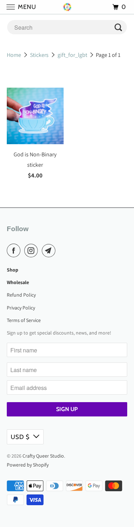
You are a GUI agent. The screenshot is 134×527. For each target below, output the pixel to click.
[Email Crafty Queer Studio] (50, 250)
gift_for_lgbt (72, 55)
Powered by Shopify (28, 465)
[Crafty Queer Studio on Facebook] (15, 250)
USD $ (20, 436)
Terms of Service (24, 320)
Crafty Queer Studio (43, 456)
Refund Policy (21, 295)
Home (14, 55)
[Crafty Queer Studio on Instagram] (32, 250)
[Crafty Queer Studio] (67, 7)
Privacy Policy (21, 307)
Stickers (39, 55)
